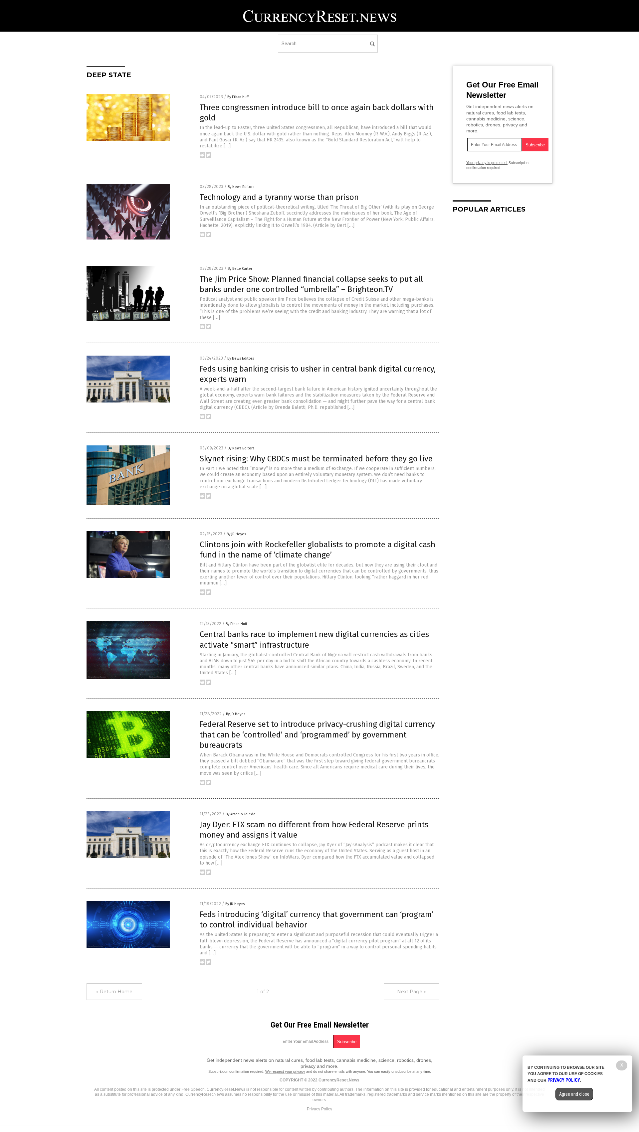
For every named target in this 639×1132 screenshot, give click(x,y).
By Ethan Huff (238, 97)
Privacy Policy (319, 1109)
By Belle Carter (240, 268)
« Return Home (114, 992)
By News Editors (241, 187)
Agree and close (574, 1094)
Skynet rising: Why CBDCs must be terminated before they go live (316, 458)
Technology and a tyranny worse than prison (279, 197)
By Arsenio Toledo (241, 814)
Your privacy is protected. (487, 163)
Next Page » (411, 992)
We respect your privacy (285, 1071)
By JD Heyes (236, 534)
